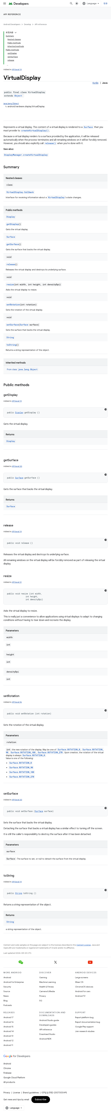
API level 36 (17, 702)
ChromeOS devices (84, 986)
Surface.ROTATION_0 (69, 749)
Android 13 (8, 1036)
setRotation (13, 304)
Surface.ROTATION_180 (23, 752)
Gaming (43, 977)
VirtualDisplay (56, 197)
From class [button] (22, 369)
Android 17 (8, 1017)
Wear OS (79, 982)
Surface (88, 127)
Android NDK (45, 1038)
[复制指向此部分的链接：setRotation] (22, 696)
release (11, 264)
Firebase (7, 1073)
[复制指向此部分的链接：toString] (17, 876)
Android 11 (8, 1045)
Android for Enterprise (13, 982)
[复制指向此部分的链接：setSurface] (21, 794)
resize (10, 284)
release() (50, 143)
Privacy (42, 996)
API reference (12, 14)
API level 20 (17, 466)
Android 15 (8, 1026)
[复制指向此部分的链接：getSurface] (21, 460)
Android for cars (82, 991)
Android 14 (8, 1031)
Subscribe (41, 1099)
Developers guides (47, 1025)
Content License (83, 945)
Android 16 (8, 1022)
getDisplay (13, 224)
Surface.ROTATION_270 (50, 752)
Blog (5, 1000)
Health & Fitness (46, 986)
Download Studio (47, 1034)
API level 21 (17, 582)
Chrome (7, 1068)
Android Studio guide (49, 1020)
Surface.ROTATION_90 (21, 767)
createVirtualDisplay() (35, 130)
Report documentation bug (87, 1022)
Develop (27, 24)
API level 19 (17, 69)
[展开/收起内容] (15, 32)
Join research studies (84, 1031)
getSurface (13, 244)
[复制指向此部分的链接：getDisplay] (20, 395)
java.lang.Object (11, 103)
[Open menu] (5, 3)
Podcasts (7, 1005)
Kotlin (95, 83)
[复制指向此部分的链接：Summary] (22, 167)
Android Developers (11, 24)
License (16, 1092)
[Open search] (71, 3)
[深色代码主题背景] (105, 409)
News (6, 996)
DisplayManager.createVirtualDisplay (26, 154)
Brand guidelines (31, 1092)
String (10, 337)
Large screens (81, 977)
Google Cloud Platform (14, 1077)
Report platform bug (84, 1017)
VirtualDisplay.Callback (20, 192)
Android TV (80, 996)
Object (18, 95)
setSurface (13, 324)
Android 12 (8, 1040)
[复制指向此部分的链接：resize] (14, 576)
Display (11, 216)
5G (40, 1000)
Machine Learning (47, 982)
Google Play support (84, 1026)
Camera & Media (47, 991)
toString (11, 344)
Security (7, 986)
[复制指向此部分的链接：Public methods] (32, 385)
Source (6, 991)
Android (7, 977)
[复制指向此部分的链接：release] (16, 525)
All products (9, 1082)
